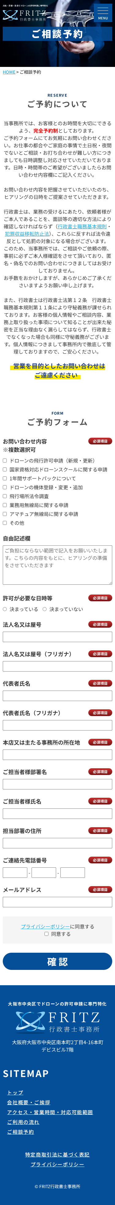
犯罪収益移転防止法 (27, 233)
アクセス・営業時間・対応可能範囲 (50, 1112)
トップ (15, 1092)
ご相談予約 (20, 1131)
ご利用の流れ (23, 1122)
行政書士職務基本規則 (82, 226)
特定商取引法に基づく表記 (57, 1154)
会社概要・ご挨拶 (28, 1102)
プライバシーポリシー (45, 926)
